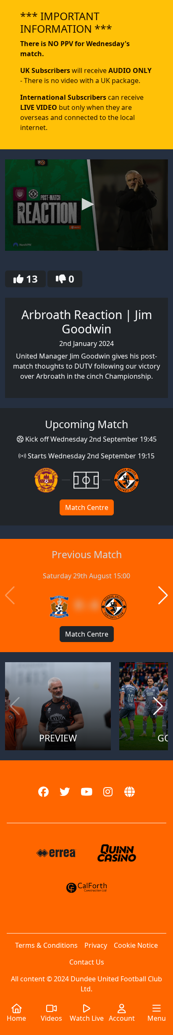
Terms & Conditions (46, 945)
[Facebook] (43, 791)
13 (31, 279)
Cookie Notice (136, 945)
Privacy (95, 945)
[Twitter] (65, 791)
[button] (86, 204)
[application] (86, 205)
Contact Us (86, 962)
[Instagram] (108, 791)
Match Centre (86, 507)
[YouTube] (86, 791)
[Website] (129, 791)
